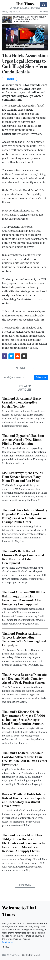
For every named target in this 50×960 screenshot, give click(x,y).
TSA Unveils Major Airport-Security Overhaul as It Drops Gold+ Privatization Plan (29, 19)
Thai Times (25, 3)
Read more (7, 942)
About (37, 955)
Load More (25, 885)
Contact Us (27, 955)
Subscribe (41, 377)
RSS (7, 947)
